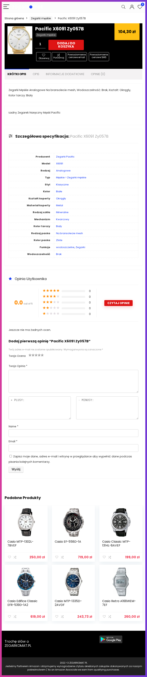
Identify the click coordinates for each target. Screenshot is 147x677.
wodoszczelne (65, 247)
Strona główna (14, 18)
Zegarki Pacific (65, 156)
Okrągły (61, 198)
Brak (59, 254)
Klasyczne (62, 184)
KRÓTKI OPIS (16, 74)
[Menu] (6, 7)
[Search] (123, 7)
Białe (59, 191)
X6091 (59, 163)
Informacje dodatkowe (65, 74)
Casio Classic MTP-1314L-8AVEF (116, 543)
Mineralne (62, 212)
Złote (59, 240)
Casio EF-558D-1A (68, 541)
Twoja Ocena (17, 356)
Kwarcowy (62, 219)
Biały (59, 226)
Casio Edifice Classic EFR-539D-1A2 (22, 603)
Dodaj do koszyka (66, 45)
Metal (59, 205)
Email (13, 441)
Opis (36, 74)
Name (13, 426)
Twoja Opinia (18, 366)
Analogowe (63, 170)
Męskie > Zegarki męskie (71, 177)
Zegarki (80, 247)
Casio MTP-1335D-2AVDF (68, 603)
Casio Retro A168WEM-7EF (119, 603)
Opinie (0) (98, 74)
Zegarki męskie (41, 18)
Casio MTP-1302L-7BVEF (20, 543)
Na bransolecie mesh (69, 233)
